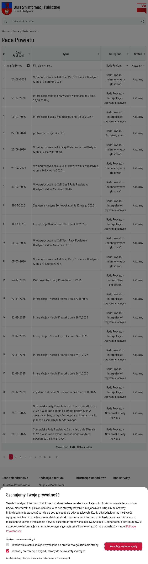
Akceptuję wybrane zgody (123, 546)
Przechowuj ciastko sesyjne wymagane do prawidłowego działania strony (54, 544)
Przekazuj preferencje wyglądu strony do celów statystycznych (48, 551)
